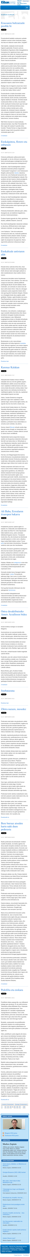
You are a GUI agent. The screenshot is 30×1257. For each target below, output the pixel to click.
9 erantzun (4, 505)
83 (10, 1107)
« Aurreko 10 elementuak (8, 1104)
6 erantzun (4, 245)
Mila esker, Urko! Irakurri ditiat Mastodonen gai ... (11, 1181)
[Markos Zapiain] (14, 1124)
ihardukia (23, 343)
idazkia (16, 173)
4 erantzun (4, 605)
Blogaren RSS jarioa (11, 1133)
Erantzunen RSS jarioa (11, 1135)
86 (17, 1107)
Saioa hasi (25, 1)
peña (2, 543)
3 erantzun (4, 684)
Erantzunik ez (5, 817)
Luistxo (12, 574)
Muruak (12, 427)
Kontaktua (26, 1255)
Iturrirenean (12, 590)
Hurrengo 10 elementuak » (21, 1104)
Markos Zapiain (7, 15)
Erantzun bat (4, 361)
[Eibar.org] (8, 2)
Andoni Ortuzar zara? (9, 1238)
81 (5, 1107)
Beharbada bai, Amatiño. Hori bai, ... (13, 1197)
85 (14, 1107)
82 (8, 1107)
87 (19, 1107)
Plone (3, 1251)
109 (24, 1107)
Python (10, 1251)
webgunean (17, 562)
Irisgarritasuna (18, 1255)
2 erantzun (4, 135)
